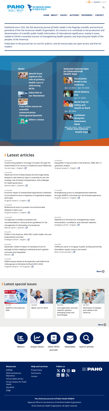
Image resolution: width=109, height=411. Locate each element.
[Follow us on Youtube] (73, 371)
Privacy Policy (36, 370)
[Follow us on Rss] (67, 375)
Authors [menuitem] (74, 15)
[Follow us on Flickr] (62, 375)
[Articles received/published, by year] (21, 337)
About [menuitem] (54, 15)
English (104, 2)
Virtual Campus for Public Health (16, 383)
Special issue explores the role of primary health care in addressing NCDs (36, 81)
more (99, 271)
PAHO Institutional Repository (13, 374)
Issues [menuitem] (63, 15)
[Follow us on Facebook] (63, 371)
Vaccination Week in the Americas (80, 81)
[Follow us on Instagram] (68, 371)
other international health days (77, 130)
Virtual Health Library (14, 379)
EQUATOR (10, 387)
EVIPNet (9, 370)
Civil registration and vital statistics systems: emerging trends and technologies (67, 311)
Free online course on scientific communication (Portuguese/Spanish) (30, 111)
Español (97, 2)
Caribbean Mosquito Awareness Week (80, 120)
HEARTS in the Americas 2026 (15, 309)
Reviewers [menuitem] (87, 15)
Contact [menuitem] (99, 15)
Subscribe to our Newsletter (37, 94)
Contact (34, 376)
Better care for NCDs (39, 308)
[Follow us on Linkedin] (58, 375)
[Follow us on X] (58, 371)
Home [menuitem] (46, 15)
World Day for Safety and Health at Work (82, 104)
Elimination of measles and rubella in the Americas (92, 310)
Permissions (36, 373)
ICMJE (8, 390)
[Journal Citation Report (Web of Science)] (37, 337)
